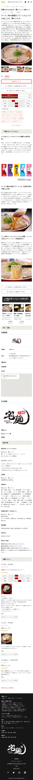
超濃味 (14, 732)
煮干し (21, 721)
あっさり (9, 727)
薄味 (6, 732)
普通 (12, 727)
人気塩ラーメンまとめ (17, 702)
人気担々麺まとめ (5, 707)
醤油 (2, 721)
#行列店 (11, 111)
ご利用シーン (4, 698)
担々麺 (5, 723)
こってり (16, 727)
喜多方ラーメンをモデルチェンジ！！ (13, 570)
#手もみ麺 (13, 118)
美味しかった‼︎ (5, 665)
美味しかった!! (5, 628)
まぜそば (11, 715)
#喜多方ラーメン (17, 121)
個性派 (9, 723)
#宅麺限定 (4, 111)
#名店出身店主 (19, 111)
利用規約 (16, 758)
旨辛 (2, 723)
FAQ (16, 766)
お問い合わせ (16, 768)
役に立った (4, 617)
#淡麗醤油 (21, 118)
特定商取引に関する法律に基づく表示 (16, 763)
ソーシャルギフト (19, 698)
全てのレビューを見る (7, 687)
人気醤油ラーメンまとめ (7, 702)
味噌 (7, 721)
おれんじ (6, 660)
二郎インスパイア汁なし (7, 717)
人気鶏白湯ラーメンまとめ (15, 707)
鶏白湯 (25, 721)
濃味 (11, 732)
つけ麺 (7, 715)
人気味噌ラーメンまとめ (7, 704)
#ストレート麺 (5, 118)
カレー (21, 717)
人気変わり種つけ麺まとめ (18, 710)
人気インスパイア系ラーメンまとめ (9, 709)
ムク (5, 622)
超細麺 (3, 737)
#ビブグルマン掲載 (17, 115)
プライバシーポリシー (16, 761)
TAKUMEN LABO (16, 717)
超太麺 (14, 737)
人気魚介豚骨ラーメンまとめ (8, 706)
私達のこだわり (11, 698)
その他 (25, 717)
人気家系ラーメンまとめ (19, 706)
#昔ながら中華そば (6, 115)
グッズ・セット (14, 723)
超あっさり (4, 727)
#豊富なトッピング (6, 121)
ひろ (5, 564)
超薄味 (3, 732)
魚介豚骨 (18, 721)
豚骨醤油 (13, 721)
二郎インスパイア (18, 715)
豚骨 (10, 721)
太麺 (11, 737)
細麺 (6, 737)
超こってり (21, 727)
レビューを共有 (13, 617)
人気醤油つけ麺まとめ (21, 709)
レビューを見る (16, 125)
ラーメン (3, 715)
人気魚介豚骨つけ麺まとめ (7, 710)
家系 (28, 721)
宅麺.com (8, 6)
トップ (2, 6)
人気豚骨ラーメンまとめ (18, 704)
